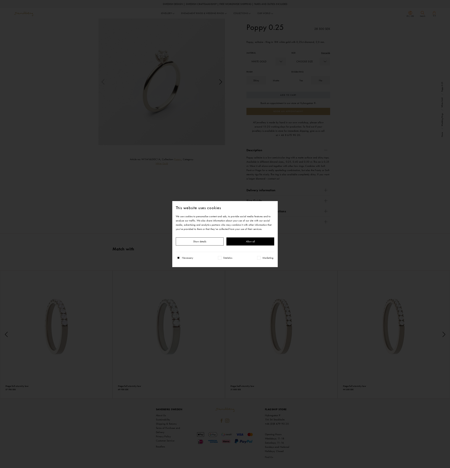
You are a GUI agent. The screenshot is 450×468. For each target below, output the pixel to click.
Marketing (267, 258)
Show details (199, 241)
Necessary (187, 258)
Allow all (250, 241)
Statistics (227, 258)
